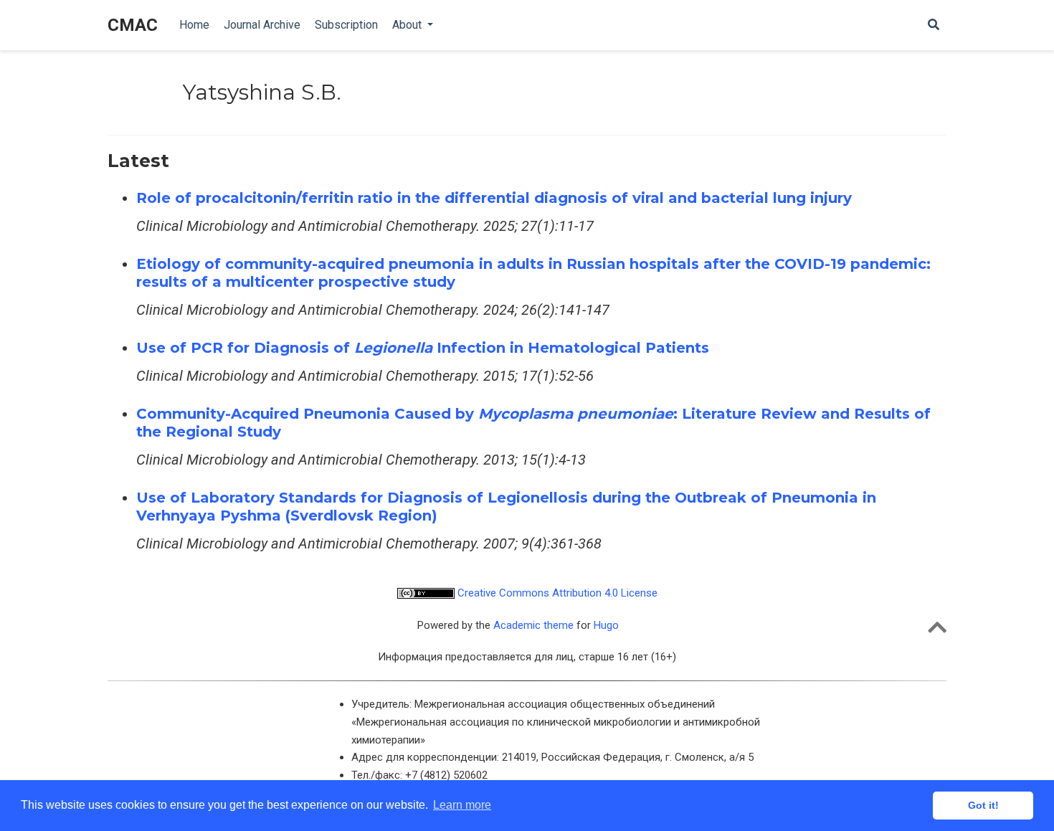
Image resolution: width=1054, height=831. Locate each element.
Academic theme (533, 625)
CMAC (133, 25)
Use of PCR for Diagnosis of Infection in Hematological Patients (422, 347)
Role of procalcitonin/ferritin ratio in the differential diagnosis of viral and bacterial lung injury (494, 197)
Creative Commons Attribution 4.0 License (556, 593)
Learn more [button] (462, 805)
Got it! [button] (983, 805)
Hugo (606, 625)
